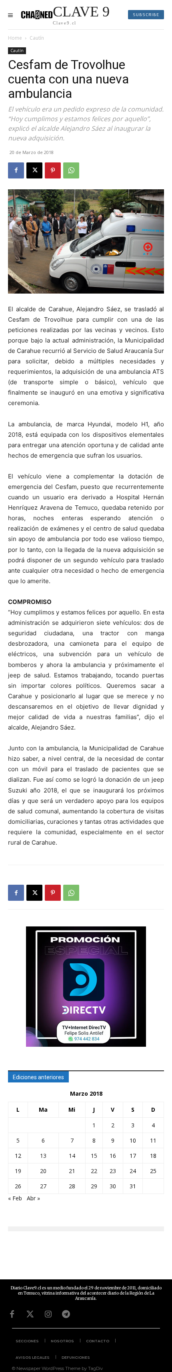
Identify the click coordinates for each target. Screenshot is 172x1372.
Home (15, 37)
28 (72, 1186)
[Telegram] (66, 1314)
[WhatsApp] (71, 170)
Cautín (37, 37)
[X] (34, 170)
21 (72, 1171)
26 (18, 1186)
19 (18, 1171)
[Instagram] (48, 1314)
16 (113, 1155)
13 (43, 1155)
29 (94, 1186)
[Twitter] (30, 1314)
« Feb (15, 1198)
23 (113, 1171)
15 (94, 1155)
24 (133, 1171)
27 (43, 1186)
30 (113, 1186)
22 (94, 1171)
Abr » (33, 1198)
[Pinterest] (53, 170)
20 (43, 1171)
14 (72, 1155)
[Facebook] (16, 170)
